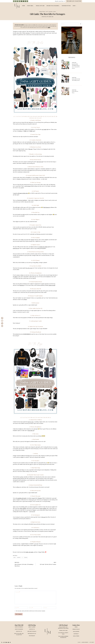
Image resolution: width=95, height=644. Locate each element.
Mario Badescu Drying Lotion (36, 251)
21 (43, 116)
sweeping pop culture (43, 246)
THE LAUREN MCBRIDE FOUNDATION (63, 637)
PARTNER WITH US (32, 633)
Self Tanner (36, 191)
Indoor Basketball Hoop (36, 485)
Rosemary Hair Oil (36, 288)
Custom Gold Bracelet (32, 175)
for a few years (29, 268)
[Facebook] (14, 1)
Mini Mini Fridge (36, 468)
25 (50, 116)
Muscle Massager (36, 496)
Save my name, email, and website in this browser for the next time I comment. (30, 610)
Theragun (40, 498)
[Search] (80, 24)
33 (37, 118)
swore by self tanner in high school (21, 193)
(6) (45, 143)
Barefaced (22, 285)
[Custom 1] (10, 642)
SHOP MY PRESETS (19, 626)
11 (26, 116)
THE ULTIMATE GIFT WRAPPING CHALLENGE (63, 628)
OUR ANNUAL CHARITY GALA (63, 633)
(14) (30, 511)
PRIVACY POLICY (76, 629)
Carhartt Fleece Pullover (36, 419)
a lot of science (28, 186)
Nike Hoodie (36, 439)
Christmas (42, 11)
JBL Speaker (36, 303)
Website (45, 607)
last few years (30, 421)
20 (41, 116)
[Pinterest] (27, 1)
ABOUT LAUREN (31, 626)
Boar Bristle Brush (36, 159)
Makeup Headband (36, 332)
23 (47, 116)
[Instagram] (16, 1)
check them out (31, 430)
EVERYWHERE (26, 334)
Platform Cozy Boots (36, 147)
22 (45, 116)
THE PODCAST (32, 635)
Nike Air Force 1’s (36, 315)
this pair (30, 149)
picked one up (16, 248)
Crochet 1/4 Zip (36, 232)
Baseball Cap (36, 212)
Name (16, 607)
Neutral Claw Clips (36, 134)
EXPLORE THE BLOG (32, 631)
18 (38, 116)
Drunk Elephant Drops (36, 281)
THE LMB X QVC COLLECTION (74, 1)
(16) (34, 511)
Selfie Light (36, 205)
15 (39, 417)
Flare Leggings (36, 237)
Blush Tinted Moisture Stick (36, 166)
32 (35, 118)
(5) (36, 448)
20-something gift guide (21, 498)
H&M (25, 131)
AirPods (36, 453)
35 (40, 118)
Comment (17, 592)
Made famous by (46, 207)
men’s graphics (43, 508)
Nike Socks (36, 434)
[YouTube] (21, 1)
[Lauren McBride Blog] (47, 631)
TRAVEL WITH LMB (40, 5)
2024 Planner (36, 260)
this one (43, 517)
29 (30, 118)
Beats (28, 455)
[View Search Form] (81, 6)
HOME (23, 5)
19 (39, 116)
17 (36, 116)
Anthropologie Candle (36, 321)
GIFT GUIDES (49, 11)
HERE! (49, 27)
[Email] (23, 1)
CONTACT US (32, 629)
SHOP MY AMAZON (19, 629)
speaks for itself (52, 285)
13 (30, 116)
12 (28, 116)
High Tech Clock (36, 522)
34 (39, 118)
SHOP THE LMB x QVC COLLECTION (19, 634)
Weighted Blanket (36, 541)
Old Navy (20, 131)
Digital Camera (36, 244)
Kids (55, 11)
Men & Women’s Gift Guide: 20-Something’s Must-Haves (24, 564)
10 (25, 116)
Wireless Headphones (36, 273)
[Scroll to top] (92, 639)
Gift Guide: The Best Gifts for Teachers (48, 563)
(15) (32, 511)
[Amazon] (20, 1)
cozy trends (44, 129)
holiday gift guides (29, 552)
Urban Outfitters (23, 508)
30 (32, 118)
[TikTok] (18, 1)
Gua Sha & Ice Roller (36, 266)
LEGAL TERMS (76, 636)
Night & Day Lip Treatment (36, 326)
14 (31, 116)
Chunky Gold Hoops (36, 120)
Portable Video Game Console (36, 475)
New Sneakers (36, 460)
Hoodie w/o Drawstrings (36, 154)
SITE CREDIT (92, 642)
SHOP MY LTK (19, 631)
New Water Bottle (36, 534)
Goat (30, 464)
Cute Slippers (36, 219)
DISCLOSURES (76, 631)
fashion (15, 276)
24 (49, 116)
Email (31, 607)
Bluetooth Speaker (36, 490)
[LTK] (25, 1)
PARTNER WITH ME (66, 5)
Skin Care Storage (36, 182)
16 (35, 116)
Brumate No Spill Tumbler (36, 296)
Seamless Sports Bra (36, 225)
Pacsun (34, 510)
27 (54, 116)
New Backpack (36, 515)
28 (56, 116)
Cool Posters (36, 527)
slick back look (40, 161)
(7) (47, 143)
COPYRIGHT (76, 633)
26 (52, 116)
